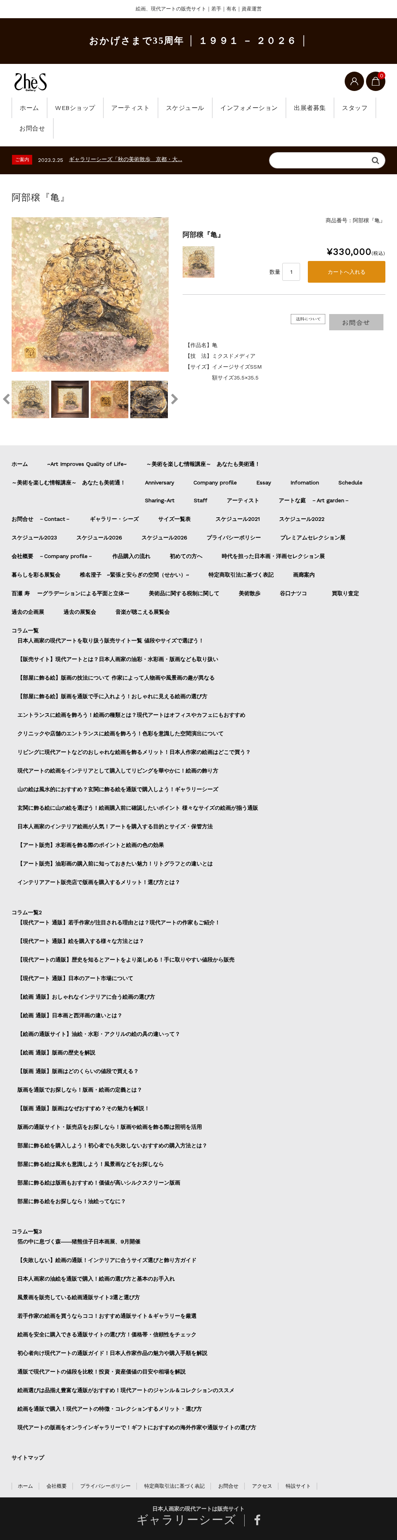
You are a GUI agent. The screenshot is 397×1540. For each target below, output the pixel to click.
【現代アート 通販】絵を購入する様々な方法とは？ (80, 941)
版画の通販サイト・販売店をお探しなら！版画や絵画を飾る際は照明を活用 (109, 1127)
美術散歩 (250, 593)
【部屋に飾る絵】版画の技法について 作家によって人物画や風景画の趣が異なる (116, 678)
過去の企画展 (28, 612)
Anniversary (159, 482)
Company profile (215, 482)
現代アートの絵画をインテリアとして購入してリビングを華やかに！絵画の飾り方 (117, 770)
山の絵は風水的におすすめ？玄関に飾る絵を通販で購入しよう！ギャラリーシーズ (117, 789)
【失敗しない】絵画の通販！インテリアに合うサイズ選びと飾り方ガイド (107, 1260)
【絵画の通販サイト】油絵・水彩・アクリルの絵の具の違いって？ (98, 1034)
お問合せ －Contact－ (41, 519)
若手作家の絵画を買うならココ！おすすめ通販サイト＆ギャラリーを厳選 (107, 1316)
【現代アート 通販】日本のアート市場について (75, 978)
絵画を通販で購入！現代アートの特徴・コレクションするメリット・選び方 (109, 1409)
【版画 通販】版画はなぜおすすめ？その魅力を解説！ (83, 1108)
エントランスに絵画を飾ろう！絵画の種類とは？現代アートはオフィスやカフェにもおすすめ (131, 715)
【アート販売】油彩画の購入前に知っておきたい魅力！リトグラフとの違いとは (115, 863)
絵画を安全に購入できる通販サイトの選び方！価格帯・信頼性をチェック (107, 1334)
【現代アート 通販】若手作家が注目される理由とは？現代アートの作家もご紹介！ (118, 922)
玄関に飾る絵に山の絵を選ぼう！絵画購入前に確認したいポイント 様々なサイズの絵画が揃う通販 (137, 808)
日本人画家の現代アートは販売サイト (198, 1509)
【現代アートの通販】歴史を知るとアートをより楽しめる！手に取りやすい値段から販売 (126, 959)
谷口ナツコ (296, 593)
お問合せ (32, 128)
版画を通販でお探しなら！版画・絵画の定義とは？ (79, 1090)
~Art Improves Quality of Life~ (87, 464)
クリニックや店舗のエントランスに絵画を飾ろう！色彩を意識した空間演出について (120, 733)
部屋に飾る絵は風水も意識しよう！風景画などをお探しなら (90, 1164)
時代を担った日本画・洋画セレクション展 (273, 556)
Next (174, 399)
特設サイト (298, 1486)
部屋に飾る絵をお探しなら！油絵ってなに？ (71, 1201)
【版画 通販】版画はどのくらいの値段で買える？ (78, 1071)
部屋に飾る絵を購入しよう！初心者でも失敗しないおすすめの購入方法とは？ (112, 1145)
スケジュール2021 (238, 519)
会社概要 (57, 1486)
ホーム (29, 108)
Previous (6, 399)
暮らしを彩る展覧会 (36, 575)
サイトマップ (28, 1457)
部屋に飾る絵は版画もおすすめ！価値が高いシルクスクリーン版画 (98, 1182)
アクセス (262, 1486)
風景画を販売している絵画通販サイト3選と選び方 (78, 1297)
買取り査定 (345, 593)
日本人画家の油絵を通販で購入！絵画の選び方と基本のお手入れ (96, 1279)
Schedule (350, 482)
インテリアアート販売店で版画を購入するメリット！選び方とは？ (98, 882)
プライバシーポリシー (234, 537)
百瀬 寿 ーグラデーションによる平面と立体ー (70, 593)
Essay (263, 482)
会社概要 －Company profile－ (52, 556)
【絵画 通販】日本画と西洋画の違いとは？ (70, 1015)
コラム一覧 (25, 630)
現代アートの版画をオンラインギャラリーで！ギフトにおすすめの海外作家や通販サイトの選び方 (136, 1427)
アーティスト (130, 108)
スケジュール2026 (99, 537)
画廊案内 (304, 575)
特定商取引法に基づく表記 (241, 575)
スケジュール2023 (34, 537)
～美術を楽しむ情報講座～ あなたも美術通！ (203, 464)
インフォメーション (249, 108)
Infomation (304, 482)
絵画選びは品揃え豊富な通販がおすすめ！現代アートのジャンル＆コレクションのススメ (126, 1390)
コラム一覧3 (27, 1231)
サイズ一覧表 (177, 519)
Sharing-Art (159, 500)
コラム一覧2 (27, 912)
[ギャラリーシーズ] (31, 82)
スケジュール (185, 108)
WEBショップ (75, 108)
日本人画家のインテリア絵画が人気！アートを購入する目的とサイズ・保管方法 (115, 826)
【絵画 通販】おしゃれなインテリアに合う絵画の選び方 (86, 997)
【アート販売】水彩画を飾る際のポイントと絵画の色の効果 (90, 845)
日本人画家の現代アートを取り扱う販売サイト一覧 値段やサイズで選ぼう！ (110, 640)
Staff (200, 500)
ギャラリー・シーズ (114, 519)
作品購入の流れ (131, 556)
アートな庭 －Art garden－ (314, 500)
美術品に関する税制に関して (184, 593)
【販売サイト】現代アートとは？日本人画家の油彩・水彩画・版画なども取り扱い (117, 659)
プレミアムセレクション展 (312, 537)
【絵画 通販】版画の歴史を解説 (56, 1052)
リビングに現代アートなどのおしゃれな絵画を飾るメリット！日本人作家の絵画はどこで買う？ (134, 752)
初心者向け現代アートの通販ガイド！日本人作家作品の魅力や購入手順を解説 (112, 1353)
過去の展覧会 (80, 612)
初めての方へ (186, 556)
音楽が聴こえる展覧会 (143, 612)
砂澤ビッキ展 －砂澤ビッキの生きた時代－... (123, 159)
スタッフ (355, 108)
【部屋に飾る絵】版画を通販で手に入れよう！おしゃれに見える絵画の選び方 (112, 696)
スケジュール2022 (302, 519)
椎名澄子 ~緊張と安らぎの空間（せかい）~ (134, 575)
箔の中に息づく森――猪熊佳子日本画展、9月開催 (78, 1241)
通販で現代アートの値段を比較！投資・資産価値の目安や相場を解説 (101, 1371)
